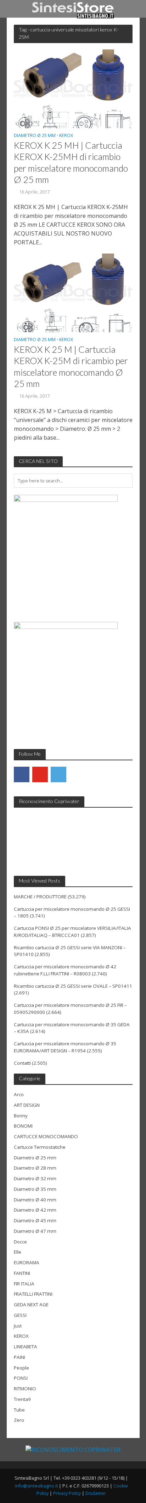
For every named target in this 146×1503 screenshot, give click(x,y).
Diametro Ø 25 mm (35, 135)
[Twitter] (58, 774)
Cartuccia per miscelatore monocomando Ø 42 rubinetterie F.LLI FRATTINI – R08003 (65, 970)
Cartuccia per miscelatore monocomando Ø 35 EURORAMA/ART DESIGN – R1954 (65, 1047)
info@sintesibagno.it (36, 1486)
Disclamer (95, 1493)
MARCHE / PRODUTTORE (40, 896)
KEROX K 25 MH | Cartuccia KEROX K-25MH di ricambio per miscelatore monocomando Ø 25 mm (71, 162)
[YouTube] (40, 774)
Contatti (22, 1063)
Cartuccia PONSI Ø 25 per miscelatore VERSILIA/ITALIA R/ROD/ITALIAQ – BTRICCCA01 (72, 931)
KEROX (66, 135)
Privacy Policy (67, 1493)
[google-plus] (77, 774)
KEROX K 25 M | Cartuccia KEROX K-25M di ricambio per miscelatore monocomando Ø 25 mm (71, 366)
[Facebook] (21, 774)
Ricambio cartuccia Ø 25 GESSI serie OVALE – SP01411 (73, 986)
